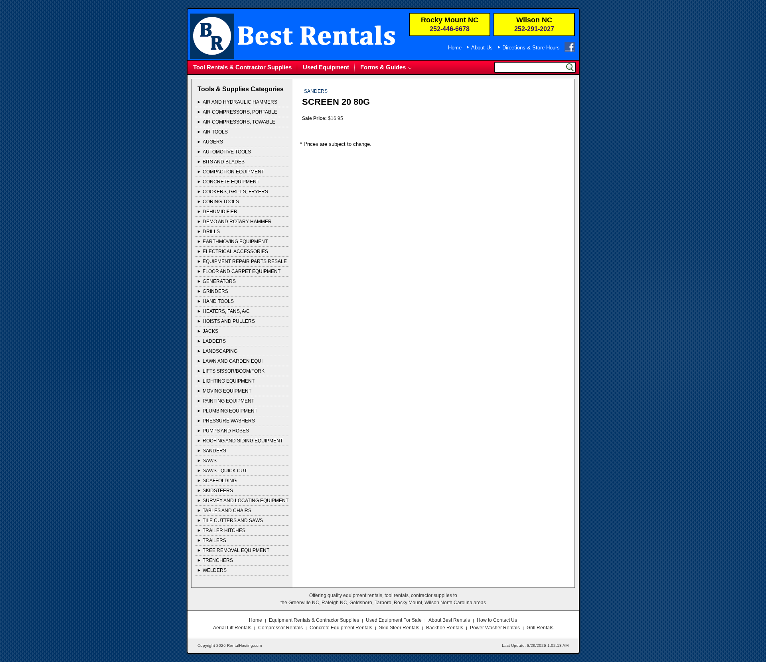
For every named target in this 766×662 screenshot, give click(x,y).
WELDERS (215, 570)
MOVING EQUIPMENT (227, 391)
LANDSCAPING (220, 351)
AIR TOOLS (215, 132)
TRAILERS (214, 540)
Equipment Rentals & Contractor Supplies (314, 620)
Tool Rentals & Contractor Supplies (242, 67)
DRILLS (211, 231)
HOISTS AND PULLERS (229, 321)
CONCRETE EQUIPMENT (231, 182)
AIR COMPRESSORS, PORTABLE (240, 112)
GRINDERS (215, 291)
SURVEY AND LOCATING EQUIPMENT (245, 500)
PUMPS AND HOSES (226, 431)
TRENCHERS (218, 560)
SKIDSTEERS (218, 490)
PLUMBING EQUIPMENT (230, 411)
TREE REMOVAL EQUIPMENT (236, 550)
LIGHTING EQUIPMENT (229, 381)
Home (455, 48)
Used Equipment (326, 67)
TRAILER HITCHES (224, 530)
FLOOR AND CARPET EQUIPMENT (241, 271)
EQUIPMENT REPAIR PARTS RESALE (245, 261)
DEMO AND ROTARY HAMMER (237, 221)
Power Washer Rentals (495, 628)
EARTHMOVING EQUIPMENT (235, 241)
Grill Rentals (540, 628)
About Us (482, 48)
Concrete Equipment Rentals (341, 628)
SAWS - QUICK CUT (225, 470)
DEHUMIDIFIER (220, 211)
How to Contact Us (497, 620)
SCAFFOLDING (220, 480)
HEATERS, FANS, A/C (226, 311)
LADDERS (214, 341)
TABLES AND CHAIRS (227, 510)
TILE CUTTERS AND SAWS (233, 520)
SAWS (210, 461)
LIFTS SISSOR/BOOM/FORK (234, 371)
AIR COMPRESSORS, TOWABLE (239, 122)
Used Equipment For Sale (394, 620)
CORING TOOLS (221, 201)
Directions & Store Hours (531, 48)
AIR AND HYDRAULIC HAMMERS (240, 102)
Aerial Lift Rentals (232, 628)
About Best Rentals (449, 620)
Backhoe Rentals (444, 628)
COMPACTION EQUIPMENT (233, 172)
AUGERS (213, 142)
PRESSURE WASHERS (229, 421)
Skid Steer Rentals (399, 628)
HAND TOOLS (218, 301)
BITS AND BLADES (224, 162)
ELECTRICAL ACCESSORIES (235, 251)
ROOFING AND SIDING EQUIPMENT (243, 441)
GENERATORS (219, 281)
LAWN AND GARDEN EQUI (233, 361)
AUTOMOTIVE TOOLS (227, 152)
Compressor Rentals (280, 628)
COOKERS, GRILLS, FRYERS (235, 191)
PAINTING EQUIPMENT (228, 401)
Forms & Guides (383, 67)
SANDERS (214, 451)
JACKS (210, 331)
